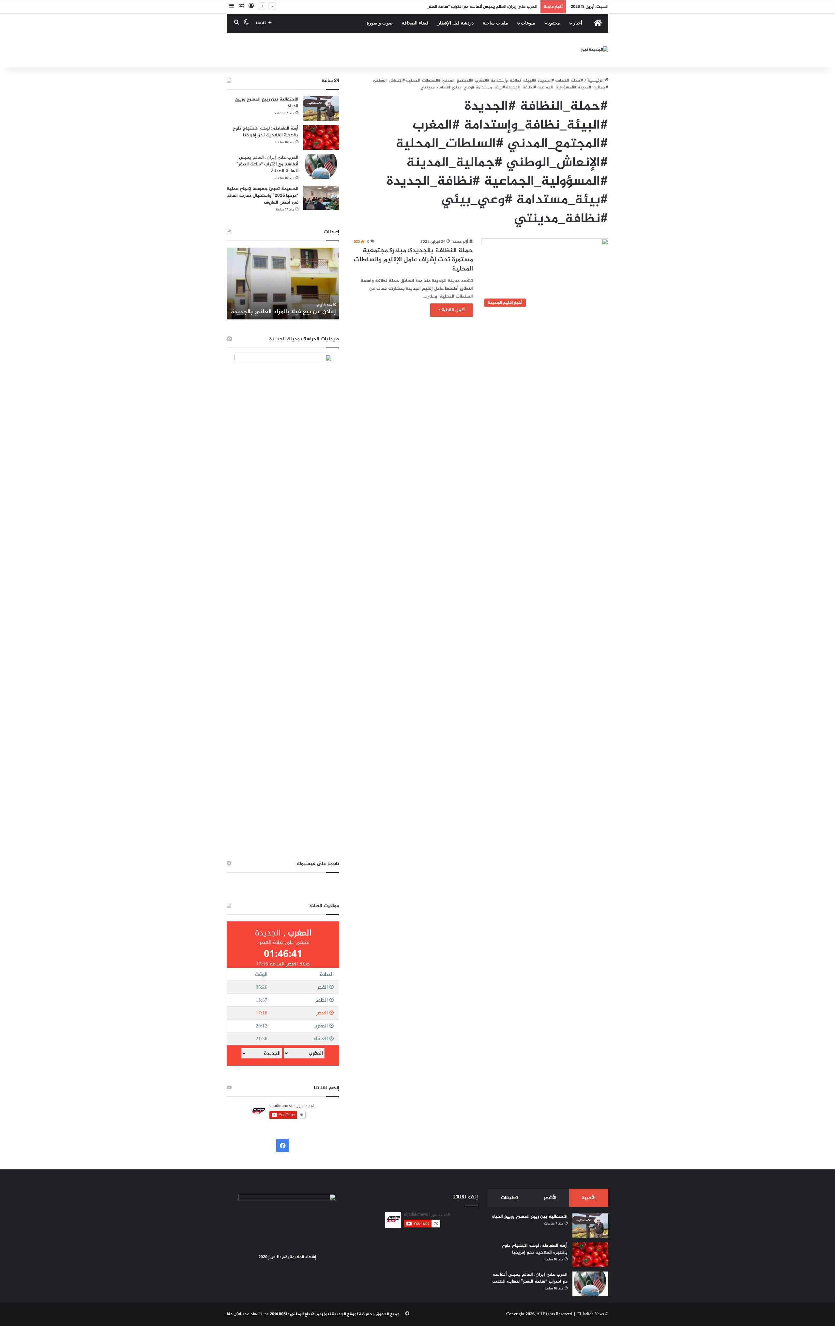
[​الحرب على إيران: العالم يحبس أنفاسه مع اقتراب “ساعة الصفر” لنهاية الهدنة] (321, 166)
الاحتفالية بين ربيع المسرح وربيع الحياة (266, 103)
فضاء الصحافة (415, 23)
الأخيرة (589, 1198)
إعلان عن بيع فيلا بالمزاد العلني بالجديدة (283, 312)
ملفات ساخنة (495, 23)
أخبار (577, 23)
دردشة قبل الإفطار (456, 23)
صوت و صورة (380, 23)
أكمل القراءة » (451, 310)
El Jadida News (590, 1314)
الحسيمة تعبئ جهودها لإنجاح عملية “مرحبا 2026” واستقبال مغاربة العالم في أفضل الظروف (262, 195)
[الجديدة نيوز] (594, 50)
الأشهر (550, 1198)
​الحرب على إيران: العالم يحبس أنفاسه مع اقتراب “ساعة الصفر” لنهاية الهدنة (468, 6)
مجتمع (554, 23)
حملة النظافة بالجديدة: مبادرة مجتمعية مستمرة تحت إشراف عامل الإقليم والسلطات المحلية (413, 259)
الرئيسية (595, 80)
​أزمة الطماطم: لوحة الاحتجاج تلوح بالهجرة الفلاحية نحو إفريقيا (265, 132)
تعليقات (509, 1198)
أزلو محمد (460, 242)
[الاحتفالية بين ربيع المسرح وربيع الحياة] (321, 108)
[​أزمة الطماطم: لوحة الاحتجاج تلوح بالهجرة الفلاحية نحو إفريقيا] (321, 137)
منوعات (528, 23)
